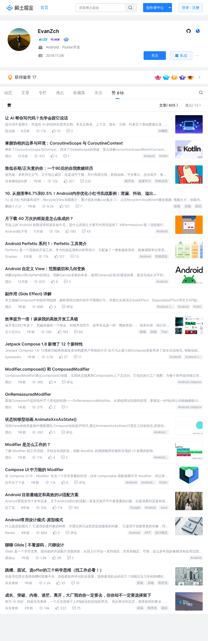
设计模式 (161, 532)
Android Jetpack (166, 306)
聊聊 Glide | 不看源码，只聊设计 (34, 544)
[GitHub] (188, 32)
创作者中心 (155, 7)
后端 (188, 206)
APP (148, 532)
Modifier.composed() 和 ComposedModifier (47, 369)
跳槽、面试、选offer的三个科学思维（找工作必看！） (54, 570)
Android (149, 156)
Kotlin (163, 156)
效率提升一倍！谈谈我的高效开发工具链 (41, 318)
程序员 (129, 181)
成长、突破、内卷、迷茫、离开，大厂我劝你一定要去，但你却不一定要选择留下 (78, 595)
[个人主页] (197, 32)
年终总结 (161, 181)
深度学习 (144, 181)
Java (163, 507)
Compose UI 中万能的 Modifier (34, 469)
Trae (164, 332)
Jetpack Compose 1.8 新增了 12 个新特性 (44, 344)
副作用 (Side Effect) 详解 (28, 293)
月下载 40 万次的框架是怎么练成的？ (39, 218)
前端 (177, 206)
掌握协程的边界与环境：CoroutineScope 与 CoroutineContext (64, 143)
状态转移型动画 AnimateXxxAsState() (41, 419)
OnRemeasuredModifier (28, 394)
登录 (190, 7)
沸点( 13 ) (193, 105)
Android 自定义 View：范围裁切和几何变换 (45, 268)
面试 (198, 206)
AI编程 (163, 131)
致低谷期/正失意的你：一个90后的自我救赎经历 (49, 168)
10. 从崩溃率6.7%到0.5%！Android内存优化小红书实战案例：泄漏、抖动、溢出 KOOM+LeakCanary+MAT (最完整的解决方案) (79, 193)
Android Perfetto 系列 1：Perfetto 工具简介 (46, 243)
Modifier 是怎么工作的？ (28, 444)
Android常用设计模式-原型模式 (34, 519)
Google (135, 507)
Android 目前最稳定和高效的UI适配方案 (42, 494)
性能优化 (161, 256)
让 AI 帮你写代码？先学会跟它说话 (36, 117)
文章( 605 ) (169, 105)
